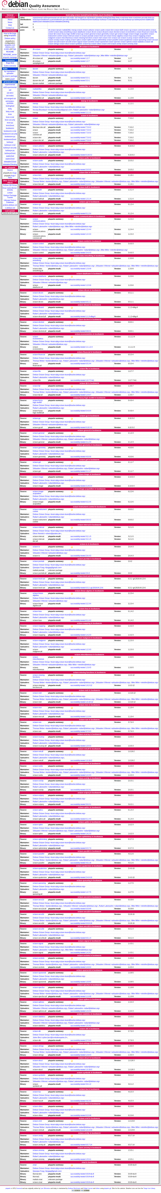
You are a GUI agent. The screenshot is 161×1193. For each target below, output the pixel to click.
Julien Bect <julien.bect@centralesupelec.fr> (50, 1037)
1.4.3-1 (88, 952)
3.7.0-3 (88, 731)
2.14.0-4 (89, 486)
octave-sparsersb (101, 42)
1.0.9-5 (88, 982)
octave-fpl (52, 34)
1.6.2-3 (88, 834)
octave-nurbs (149, 38)
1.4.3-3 (88, 775)
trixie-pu (10, 123)
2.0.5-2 (88, 170)
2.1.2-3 (88, 442)
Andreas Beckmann (74, 1188)
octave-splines (126, 42)
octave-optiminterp (99, 40)
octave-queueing (139, 40)
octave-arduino (88, 30)
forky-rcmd (10, 111)
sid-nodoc (10, 96)
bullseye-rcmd (9, 145)
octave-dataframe (79, 32)
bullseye (10, 142)
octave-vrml (106, 44)
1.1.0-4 (88, 716)
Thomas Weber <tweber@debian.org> (47, 181)
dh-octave (52, 30)
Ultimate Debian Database (10, 201)
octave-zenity (116, 44)
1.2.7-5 (88, 892)
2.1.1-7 (88, 471)
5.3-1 (88, 78)
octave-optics (76, 40)
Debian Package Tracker (10, 196)
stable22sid (9, 159)
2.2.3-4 (88, 604)
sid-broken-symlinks (10, 102)
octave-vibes (96, 44)
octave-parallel (112, 40)
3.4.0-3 (88, 253)
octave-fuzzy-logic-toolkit (65, 34)
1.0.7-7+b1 (90, 380)
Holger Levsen (88, 1188)
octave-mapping (139, 36)
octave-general (90, 34)
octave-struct (64, 44)
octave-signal (77, 42)
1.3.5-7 (88, 395)
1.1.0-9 (88, 996)
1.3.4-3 (88, 1011)
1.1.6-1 (88, 184)
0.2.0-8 (88, 1115)
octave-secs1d (152, 40)
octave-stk (149, 42)
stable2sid (10, 156)
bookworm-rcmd (10, 131)
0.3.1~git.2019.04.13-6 (94, 588)
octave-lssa (127, 36)
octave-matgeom (39, 640)
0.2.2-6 (88, 502)
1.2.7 (88, 58)
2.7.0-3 (88, 1040)
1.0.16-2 (89, 760)
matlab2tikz (66, 30)
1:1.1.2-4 (89, 347)
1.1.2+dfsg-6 (90, 316)
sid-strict (10, 93)
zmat (135, 44)
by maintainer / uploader (10, 72)
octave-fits (153, 32)
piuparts (8, 1188)
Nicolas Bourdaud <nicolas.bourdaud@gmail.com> (52, 110)
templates (12, 35)
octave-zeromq (127, 44)
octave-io (77, 36)
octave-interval (68, 36)
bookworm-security (10, 134)
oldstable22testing (10, 164)
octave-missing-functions (83, 38)
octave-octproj (64, 40)
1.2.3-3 (88, 649)
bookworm (12, 69)
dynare (59, 30)
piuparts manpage (10, 57)
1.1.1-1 (88, 112)
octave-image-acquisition (138, 34)
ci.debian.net (10, 208)
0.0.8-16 (89, 923)
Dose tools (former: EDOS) (10, 189)
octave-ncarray (126, 38)
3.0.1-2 (88, 1084)
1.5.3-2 (88, 1026)
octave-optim (86, 40)
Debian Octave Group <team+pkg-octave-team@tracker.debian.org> (59, 53)
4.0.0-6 (88, 457)
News (10, 22)
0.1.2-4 (88, 213)
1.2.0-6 (88, 285)
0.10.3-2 (89, 427)
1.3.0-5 (88, 667)
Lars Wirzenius (45, 1188)
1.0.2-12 (89, 685)
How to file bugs (10, 33)
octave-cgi (128, 30)
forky (10, 109)
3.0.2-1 (88, 804)
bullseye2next (10, 153)
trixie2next (10, 125)
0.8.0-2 (88, 520)
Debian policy (10, 38)
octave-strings (53, 44)
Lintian (10, 193)
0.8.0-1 (88, 331)
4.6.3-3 (88, 1101)
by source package (10, 76)
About (10, 20)
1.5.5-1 (88, 1159)
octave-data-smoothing (63, 32)
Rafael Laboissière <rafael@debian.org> (84, 56)
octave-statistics (138, 42)
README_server (10, 55)
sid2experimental (10, 87)
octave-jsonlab (87, 36)
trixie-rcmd (10, 117)
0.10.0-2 (89, 155)
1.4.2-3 (88, 635)
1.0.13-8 (89, 1130)
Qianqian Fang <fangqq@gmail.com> (47, 567)
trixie (10, 114)
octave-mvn (106, 38)
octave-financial (142, 32)
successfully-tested (78, 58)
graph (12, 79)
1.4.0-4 (88, 967)
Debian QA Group (10, 185)
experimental (10, 84)
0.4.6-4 (88, 411)
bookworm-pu (10, 136)
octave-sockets (88, 42)
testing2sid (10, 106)
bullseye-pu (10, 150)
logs (14, 49)
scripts (6, 49)
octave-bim (109, 30)
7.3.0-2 (88, 127)
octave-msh (97, 38)
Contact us (10, 28)
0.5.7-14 (89, 1145)
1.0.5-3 (88, 746)
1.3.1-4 (88, 199)
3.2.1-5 (88, 536)
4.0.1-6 (88, 863)
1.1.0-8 (88, 98)
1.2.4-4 (88, 229)
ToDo (10, 178)
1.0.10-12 (89, 702)
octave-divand (102, 32)
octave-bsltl (118, 30)
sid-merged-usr (10, 98)
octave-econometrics (128, 32)
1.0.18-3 (89, 1069)
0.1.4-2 (88, 620)
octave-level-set (100, 36)
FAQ (10, 25)
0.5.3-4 (88, 363)
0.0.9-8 (88, 909)
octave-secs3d (65, 42)
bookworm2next (10, 139)
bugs (15, 173)
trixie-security (10, 120)
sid (10, 90)
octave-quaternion (126, 40)
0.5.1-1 (88, 302)
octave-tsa (87, 44)
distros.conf (9, 47)
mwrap (74, 30)
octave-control (38, 244)
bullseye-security (10, 148)
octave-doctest (113, 32)
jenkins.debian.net (10, 205)
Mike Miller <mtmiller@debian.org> (114, 56)
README (10, 52)
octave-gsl (113, 34)
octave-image (123, 34)
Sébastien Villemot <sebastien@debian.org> (50, 56)
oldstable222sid (10, 162)
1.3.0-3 (88, 1055)
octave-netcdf (138, 38)
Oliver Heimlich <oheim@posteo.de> (47, 533)
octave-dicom (91, 32)
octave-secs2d (53, 42)
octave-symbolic (76, 44)
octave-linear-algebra (114, 36)
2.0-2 (88, 573)
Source (10, 170)
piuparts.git (107, 1188)
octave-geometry (102, 34)
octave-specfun (114, 42)
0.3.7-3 (88, 848)
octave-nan (116, 38)
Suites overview (10, 66)
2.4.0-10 (89, 877)
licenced (19, 1188)
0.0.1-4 (88, 938)
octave (79, 30)
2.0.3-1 (88, 790)
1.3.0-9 (88, 269)
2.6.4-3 (88, 556)
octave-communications (141, 30)
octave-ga (79, 34)
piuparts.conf (10, 45)
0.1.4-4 (88, 819)
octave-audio (100, 30)
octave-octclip (53, 40)
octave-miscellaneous (64, 38)
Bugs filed (10, 63)
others (98, 1188)
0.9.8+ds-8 (90, 1174)
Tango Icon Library (149, 1188)
